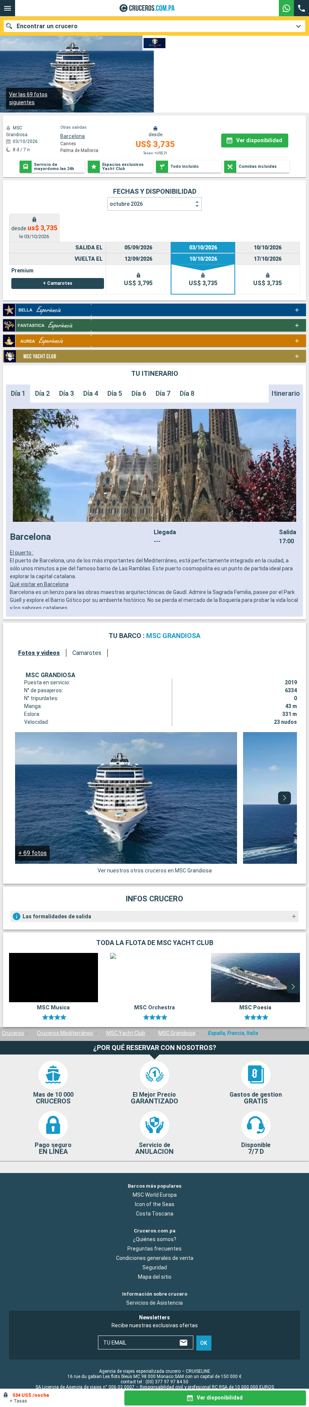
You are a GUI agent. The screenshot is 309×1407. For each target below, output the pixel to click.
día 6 (139, 393)
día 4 (90, 393)
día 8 (187, 393)
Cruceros (13, 1033)
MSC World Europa (155, 1195)
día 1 (18, 393)
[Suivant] (284, 798)
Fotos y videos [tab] (39, 652)
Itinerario (286, 393)
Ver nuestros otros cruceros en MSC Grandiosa (155, 871)
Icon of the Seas (154, 1204)
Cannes (68, 143)
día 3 (66, 393)
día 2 (42, 393)
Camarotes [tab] (86, 652)
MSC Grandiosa (176, 1033)
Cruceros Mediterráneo (65, 1033)
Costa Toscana (154, 1214)
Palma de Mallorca (79, 150)
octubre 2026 (126, 204)
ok (203, 1343)
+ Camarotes (57, 283)
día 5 (114, 393)
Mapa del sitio (154, 1277)
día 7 (163, 393)
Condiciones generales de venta (154, 1258)
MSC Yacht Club (125, 1033)
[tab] (34, 228)
